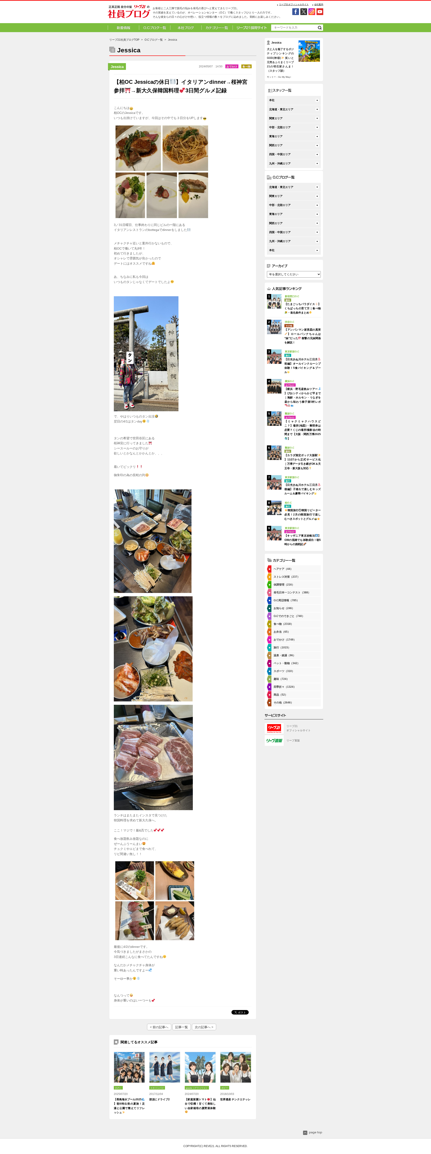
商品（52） (281, 694)
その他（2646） (283, 702)
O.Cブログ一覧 (154, 39)
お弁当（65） (282, 631)
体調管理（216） (284, 584)
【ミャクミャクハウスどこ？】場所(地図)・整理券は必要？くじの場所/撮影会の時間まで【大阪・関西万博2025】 (302, 430)
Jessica (117, 67)
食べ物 (246, 66)
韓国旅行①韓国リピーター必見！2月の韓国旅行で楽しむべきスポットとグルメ (302, 514)
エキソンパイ (157, 1088)
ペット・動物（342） (287, 663)
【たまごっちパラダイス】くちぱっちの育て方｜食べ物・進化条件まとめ (302, 308)
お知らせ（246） (284, 608)
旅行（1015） (282, 647)
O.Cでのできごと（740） (289, 616)
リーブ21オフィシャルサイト (294, 4)
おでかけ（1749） (285, 639)
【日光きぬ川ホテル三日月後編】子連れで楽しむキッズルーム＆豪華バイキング (302, 489)
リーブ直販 (293, 740)
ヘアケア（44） (283, 568)
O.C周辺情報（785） (286, 600)
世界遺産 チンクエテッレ (235, 1099)
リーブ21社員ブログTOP (124, 39)
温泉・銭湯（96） (285, 655)
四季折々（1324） (285, 686)
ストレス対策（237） (287, 576)
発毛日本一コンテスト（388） (292, 592)
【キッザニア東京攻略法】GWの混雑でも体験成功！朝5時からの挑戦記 (302, 540)
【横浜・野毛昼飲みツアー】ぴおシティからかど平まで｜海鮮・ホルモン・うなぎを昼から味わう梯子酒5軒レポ (302, 395)
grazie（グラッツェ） (197, 1088)
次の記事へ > (204, 1027)
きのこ (118, 1088)
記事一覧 (181, 1027)
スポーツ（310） (284, 671)
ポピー (224, 1088)
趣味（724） (281, 679)
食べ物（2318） (283, 624)
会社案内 (318, 4)
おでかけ (231, 66)
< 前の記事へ (159, 1027)
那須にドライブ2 (159, 1099)
